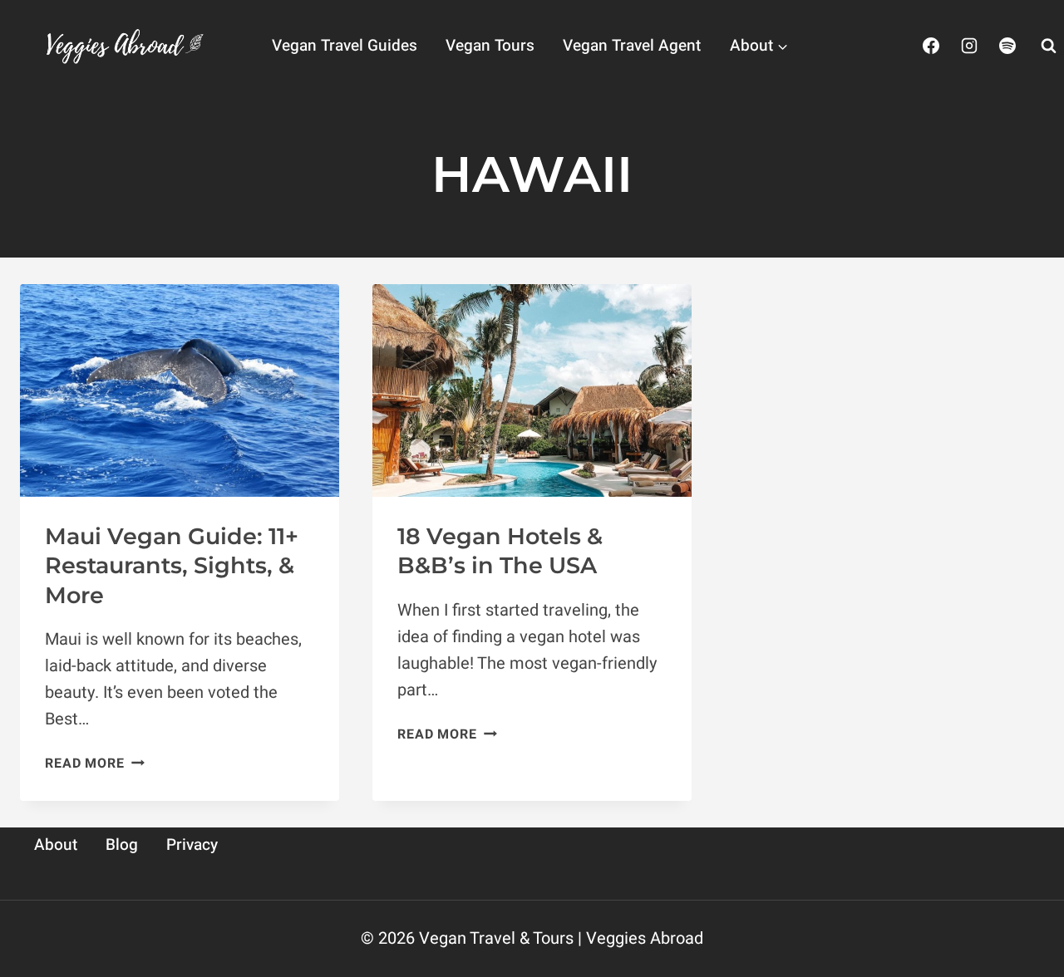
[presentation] (179, 390)
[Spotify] (1007, 45)
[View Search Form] (1048, 45)
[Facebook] (931, 45)
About (55, 845)
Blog (122, 845)
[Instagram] (969, 45)
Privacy (192, 845)
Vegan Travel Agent (632, 45)
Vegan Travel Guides (344, 45)
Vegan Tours (490, 45)
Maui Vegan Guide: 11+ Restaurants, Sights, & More (171, 565)
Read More (94, 763)
